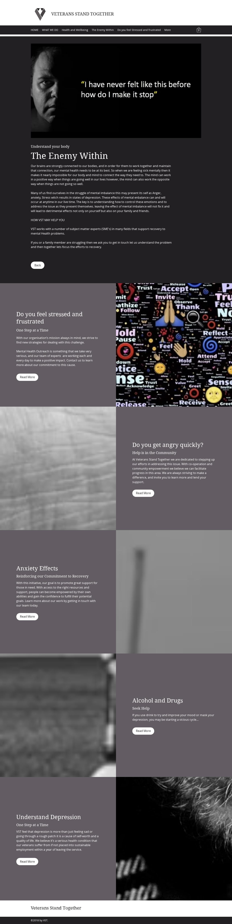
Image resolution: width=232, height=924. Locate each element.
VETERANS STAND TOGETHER (82, 14)
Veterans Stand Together (56, 908)
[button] (199, 29)
